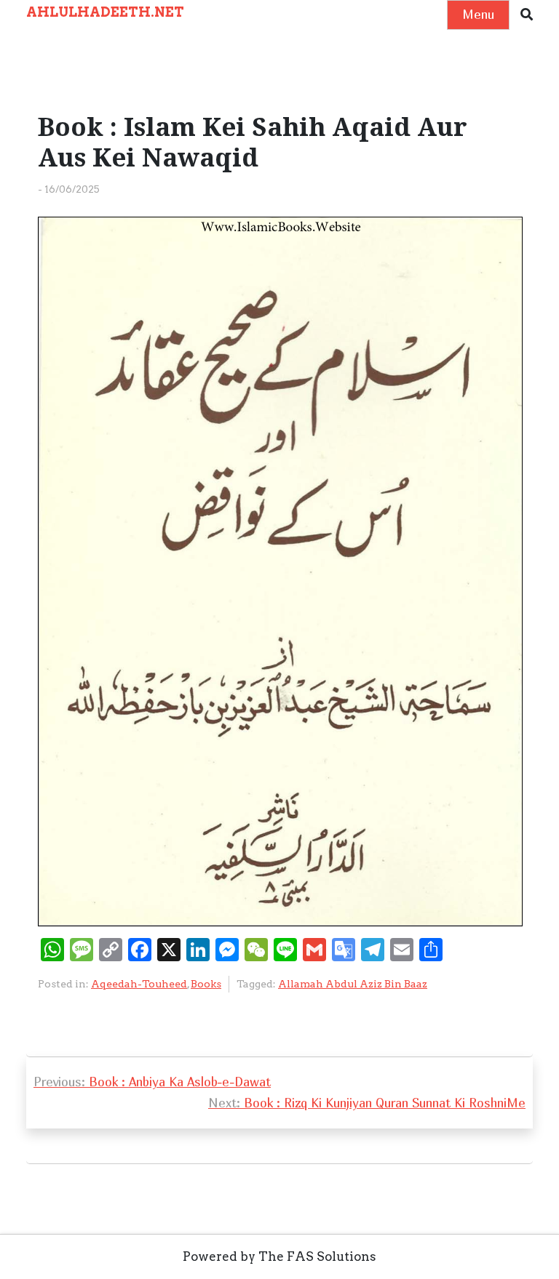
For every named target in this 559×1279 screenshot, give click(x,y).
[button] (526, 14)
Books (206, 984)
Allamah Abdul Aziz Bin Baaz (352, 984)
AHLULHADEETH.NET (105, 12)
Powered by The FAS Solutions (279, 1256)
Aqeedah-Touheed (139, 984)
